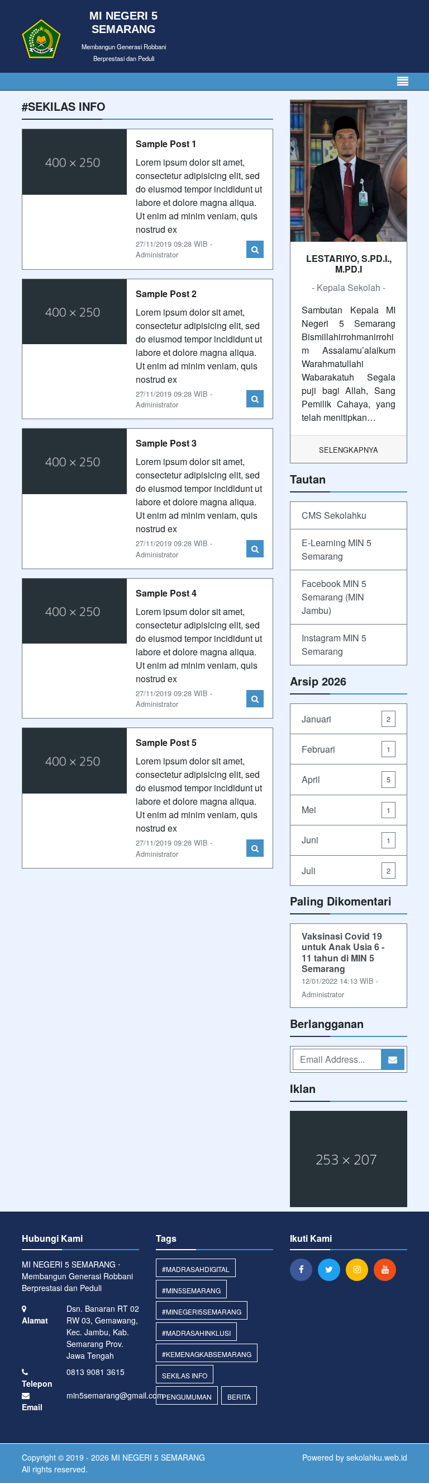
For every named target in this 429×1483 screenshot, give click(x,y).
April (346, 779)
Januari (346, 718)
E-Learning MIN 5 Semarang (336, 549)
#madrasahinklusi (196, 1332)
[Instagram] (360, 1269)
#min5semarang (191, 1290)
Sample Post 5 (166, 742)
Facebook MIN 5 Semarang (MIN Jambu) (334, 597)
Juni (346, 839)
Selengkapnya (348, 449)
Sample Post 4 (166, 592)
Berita (239, 1396)
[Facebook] (304, 1269)
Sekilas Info (184, 1375)
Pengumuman (187, 1396)
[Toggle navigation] (403, 81)
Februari (346, 749)
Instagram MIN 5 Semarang (334, 644)
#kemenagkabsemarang (206, 1354)
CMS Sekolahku (334, 515)
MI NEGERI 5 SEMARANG (157, 1457)
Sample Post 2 (166, 293)
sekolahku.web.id (376, 1457)
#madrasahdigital (196, 1269)
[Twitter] (332, 1269)
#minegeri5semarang (201, 1311)
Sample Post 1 (166, 143)
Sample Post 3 (166, 443)
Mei (346, 809)
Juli (346, 870)
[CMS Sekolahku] (348, 1159)
